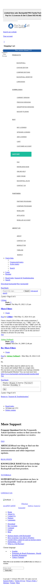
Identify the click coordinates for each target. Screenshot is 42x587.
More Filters (6, 309)
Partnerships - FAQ (14, 542)
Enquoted (21, 508)
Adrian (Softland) (7, 339)
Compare (11, 528)
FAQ (2, 441)
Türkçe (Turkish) (18, 557)
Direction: (6, 385)
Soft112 (30, 506)
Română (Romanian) (19, 555)
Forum (10, 530)
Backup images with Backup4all (19, 536)
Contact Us (12, 516)
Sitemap (6, 583)
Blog (9, 532)
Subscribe (7, 570)
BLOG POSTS (6, 459)
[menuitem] (16, 262)
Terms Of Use (20, 581)
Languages (11, 520)
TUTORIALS (6, 475)
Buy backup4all (22, 284)
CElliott (3, 300)
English (14, 551)
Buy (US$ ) (10, 19)
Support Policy (8, 581)
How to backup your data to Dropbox (21, 538)
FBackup (24, 504)
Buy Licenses (12, 526)
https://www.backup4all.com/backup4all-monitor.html (20, 374)
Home (10, 512)
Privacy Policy (31, 581)
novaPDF (6, 506)
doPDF (13, 506)
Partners (10, 518)
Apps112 (37, 506)
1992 (12, 341)
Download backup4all (9, 284)
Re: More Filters (8, 348)
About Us (11, 514)
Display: (6, 383)
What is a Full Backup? (16, 544)
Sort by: (21, 383)
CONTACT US (6, 493)
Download (11, 524)
